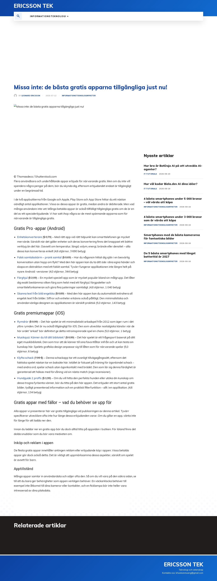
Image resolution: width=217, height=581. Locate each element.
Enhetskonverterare (29, 237)
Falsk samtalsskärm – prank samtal (39, 257)
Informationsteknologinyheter (79, 96)
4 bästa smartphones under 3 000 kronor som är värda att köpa (173, 218)
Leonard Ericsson (30, 96)
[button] (18, 16)
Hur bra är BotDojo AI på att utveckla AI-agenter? (173, 167)
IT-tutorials (150, 174)
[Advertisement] (108, 52)
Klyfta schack (25, 357)
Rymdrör (22, 321)
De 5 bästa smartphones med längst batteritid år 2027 (170, 255)
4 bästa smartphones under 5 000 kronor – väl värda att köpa (173, 200)
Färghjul (22, 277)
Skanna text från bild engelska (36, 293)
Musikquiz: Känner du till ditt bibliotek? (41, 337)
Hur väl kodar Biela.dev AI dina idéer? (170, 184)
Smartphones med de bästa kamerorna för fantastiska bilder (172, 236)
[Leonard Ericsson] (16, 95)
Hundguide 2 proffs (29, 378)
